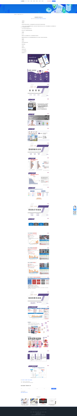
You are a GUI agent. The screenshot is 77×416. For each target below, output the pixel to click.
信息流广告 (21, 14)
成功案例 (18, 14)
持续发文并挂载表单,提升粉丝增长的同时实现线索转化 (28, 382)
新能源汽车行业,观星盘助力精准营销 (26, 381)
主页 (16, 14)
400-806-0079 (24, 392)
